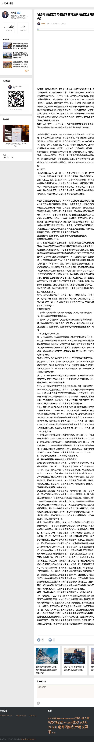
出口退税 (52, 718)
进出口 (54, 733)
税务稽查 (71, 718)
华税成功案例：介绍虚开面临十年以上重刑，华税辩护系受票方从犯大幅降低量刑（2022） (20, 64)
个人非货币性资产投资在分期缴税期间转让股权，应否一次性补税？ (20, 46)
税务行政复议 (68, 723)
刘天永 (14, 12)
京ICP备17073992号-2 (28, 739)
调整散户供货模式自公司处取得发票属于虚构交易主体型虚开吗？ (46, 670)
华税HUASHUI (21, 716)
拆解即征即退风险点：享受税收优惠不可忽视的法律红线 (20, 55)
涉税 (58, 718)
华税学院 (32, 716)
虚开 (54, 727)
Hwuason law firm (6, 716)
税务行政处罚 (55, 722)
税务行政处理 (81, 718)
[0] (38, 640)
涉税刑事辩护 (64, 719)
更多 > (27, 71)
